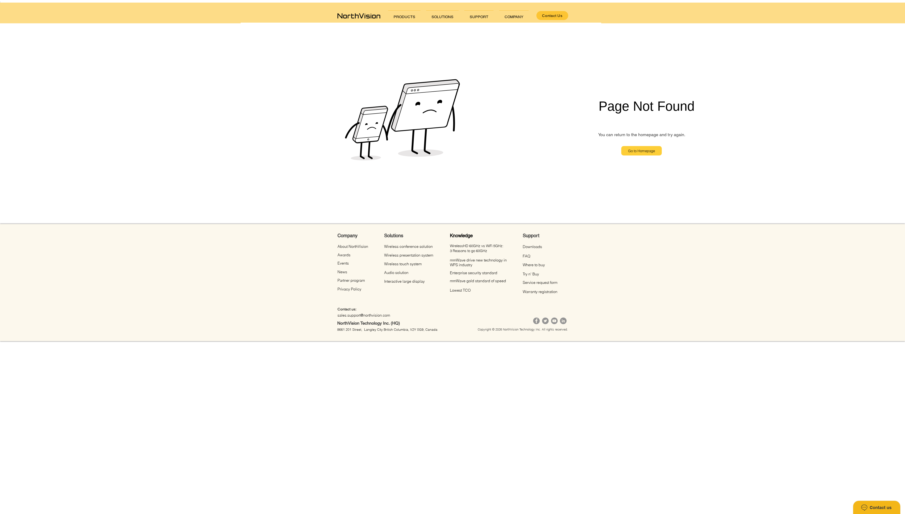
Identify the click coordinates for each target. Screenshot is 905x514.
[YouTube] (554, 321)
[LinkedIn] (563, 321)
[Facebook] (536, 321)
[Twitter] (545, 321)
